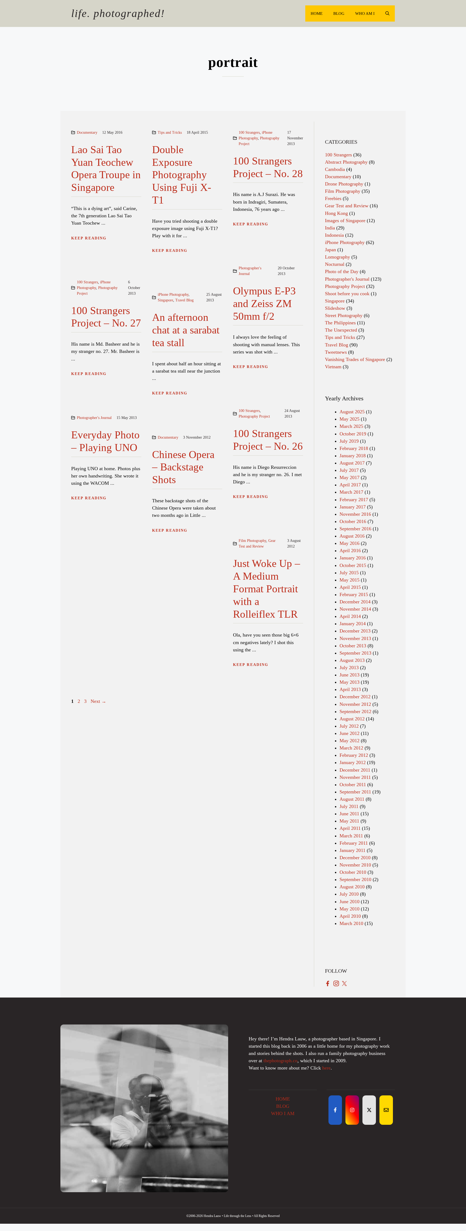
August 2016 (352, 536)
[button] (387, 13)
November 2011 (355, 777)
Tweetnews (336, 352)
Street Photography (343, 315)
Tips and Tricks (170, 132)
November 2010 (355, 865)
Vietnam (333, 366)
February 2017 (354, 499)
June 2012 (349, 733)
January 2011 (352, 850)
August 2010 (352, 886)
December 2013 (355, 631)
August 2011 (352, 799)
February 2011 (354, 843)
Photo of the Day (341, 271)
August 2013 (352, 660)
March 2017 (351, 492)
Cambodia (335, 169)
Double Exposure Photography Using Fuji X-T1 (181, 175)
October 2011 (353, 784)
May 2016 (349, 543)
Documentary (87, 132)
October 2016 (353, 521)
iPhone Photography (173, 295)
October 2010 (353, 872)
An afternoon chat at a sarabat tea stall (186, 329)
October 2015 (353, 565)
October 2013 (353, 645)
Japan (330, 249)
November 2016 (355, 514)
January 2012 (353, 762)
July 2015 (349, 572)
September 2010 (355, 879)
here (326, 1068)
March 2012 (351, 748)
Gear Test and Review (346, 205)
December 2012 (355, 696)
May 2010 (349, 909)
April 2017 (350, 484)
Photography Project (254, 416)
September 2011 (355, 792)
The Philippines (340, 322)
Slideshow (335, 308)
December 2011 (355, 770)
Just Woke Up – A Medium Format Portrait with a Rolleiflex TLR (266, 589)
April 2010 (350, 916)
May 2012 (349, 740)
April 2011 (350, 828)
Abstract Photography (346, 162)
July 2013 (349, 667)
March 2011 (351, 835)
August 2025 (352, 411)
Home (317, 13)
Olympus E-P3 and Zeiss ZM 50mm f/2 (264, 303)
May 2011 (349, 821)
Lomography (337, 257)
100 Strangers (249, 132)
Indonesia (334, 235)
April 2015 (350, 587)
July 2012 (349, 726)
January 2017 (353, 507)
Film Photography (252, 541)
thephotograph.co (280, 1060)
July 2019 (349, 441)
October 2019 (353, 433)
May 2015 (349, 580)
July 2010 (349, 894)
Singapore (165, 300)
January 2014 (353, 623)
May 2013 (349, 682)
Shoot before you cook (347, 293)
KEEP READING (89, 238)
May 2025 (349, 419)
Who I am (282, 1113)
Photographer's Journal (94, 418)
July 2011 (349, 806)
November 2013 (355, 638)
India (330, 228)
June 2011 (349, 813)
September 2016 (355, 528)
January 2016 (353, 558)
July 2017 (349, 470)
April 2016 (350, 550)
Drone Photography (344, 184)
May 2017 (349, 477)
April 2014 (350, 616)
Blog (338, 13)
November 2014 (355, 609)
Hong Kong (336, 213)
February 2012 (354, 755)
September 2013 (355, 653)
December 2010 (355, 857)
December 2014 (355, 601)
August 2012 (352, 718)
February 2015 (354, 594)
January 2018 (353, 455)
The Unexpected (341, 330)
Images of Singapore (345, 220)
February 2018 (354, 448)
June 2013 (349, 675)
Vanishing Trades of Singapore (355, 359)
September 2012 (355, 711)
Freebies (333, 198)
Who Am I (365, 13)
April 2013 (350, 689)
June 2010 (349, 901)
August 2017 (352, 463)
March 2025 (351, 426)
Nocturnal (334, 264)
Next (98, 701)
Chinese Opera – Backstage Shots (183, 467)
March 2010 (351, 923)
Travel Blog (184, 300)
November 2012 (355, 704)
